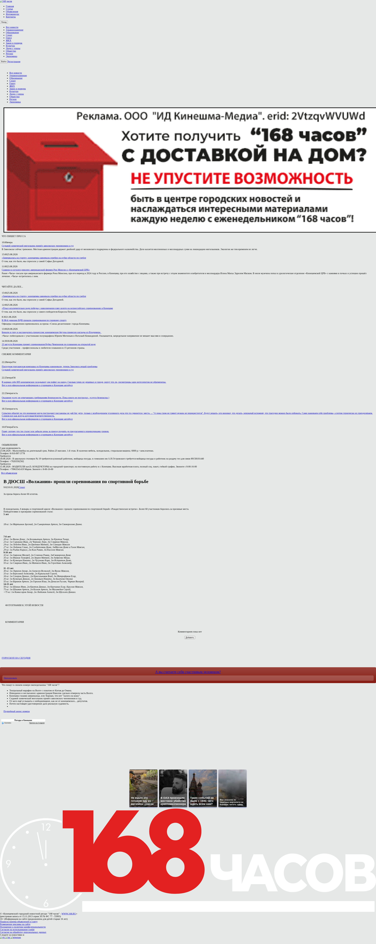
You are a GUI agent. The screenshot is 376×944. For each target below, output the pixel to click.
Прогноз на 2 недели (37, 723)
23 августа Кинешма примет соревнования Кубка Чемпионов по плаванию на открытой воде (49, 344)
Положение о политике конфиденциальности (23, 927)
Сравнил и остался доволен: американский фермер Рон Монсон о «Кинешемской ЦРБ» (46, 270)
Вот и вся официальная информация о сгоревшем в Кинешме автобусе (37, 385)
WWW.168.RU (69, 913)
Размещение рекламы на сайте (15, 924)
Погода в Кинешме (23, 720)
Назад (4, 22)
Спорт (22, 487)
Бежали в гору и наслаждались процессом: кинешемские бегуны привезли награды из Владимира (51, 332)
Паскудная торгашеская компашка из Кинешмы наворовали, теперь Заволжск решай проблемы (49, 366)
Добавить (190, 637)
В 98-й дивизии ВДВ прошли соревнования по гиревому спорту (34, 320)
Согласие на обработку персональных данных (23, 932)
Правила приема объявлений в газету (19, 921)
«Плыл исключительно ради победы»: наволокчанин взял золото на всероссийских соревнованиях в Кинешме (57, 308)
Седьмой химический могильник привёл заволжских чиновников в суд (38, 245)
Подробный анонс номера (17, 711)
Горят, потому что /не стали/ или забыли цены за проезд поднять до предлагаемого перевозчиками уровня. (55, 431)
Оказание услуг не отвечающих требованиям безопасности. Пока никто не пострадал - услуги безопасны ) (55, 397)
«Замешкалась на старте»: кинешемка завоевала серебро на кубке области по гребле (44, 258)
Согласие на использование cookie (17, 929)
